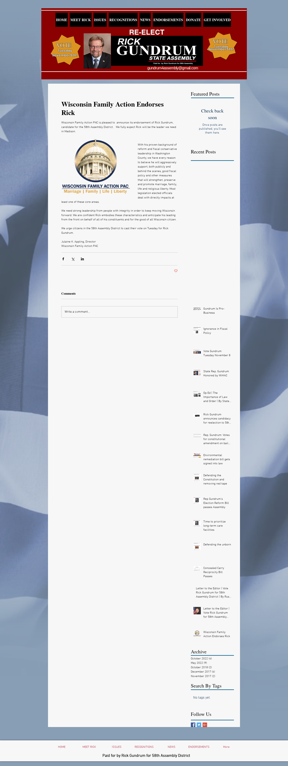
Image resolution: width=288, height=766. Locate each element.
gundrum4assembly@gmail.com (172, 68)
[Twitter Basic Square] (199, 725)
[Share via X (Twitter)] (73, 259)
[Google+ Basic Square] (205, 725)
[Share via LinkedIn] (82, 259)
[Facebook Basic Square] (193, 725)
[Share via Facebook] (63, 259)
